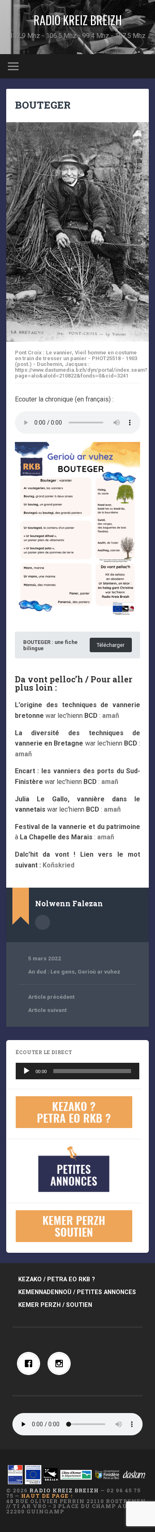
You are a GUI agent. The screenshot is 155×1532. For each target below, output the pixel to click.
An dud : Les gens (51, 971)
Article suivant (47, 1010)
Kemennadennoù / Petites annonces (77, 1292)
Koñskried (58, 865)
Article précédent (51, 996)
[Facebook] (30, 1363)
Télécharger (110, 645)
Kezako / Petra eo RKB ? (56, 1279)
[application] (77, 1071)
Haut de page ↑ (47, 1495)
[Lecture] (26, 1071)
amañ (110, 716)
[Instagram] (61, 1363)
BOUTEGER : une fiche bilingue (50, 645)
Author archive (42, 922)
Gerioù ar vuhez (99, 971)
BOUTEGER (43, 105)
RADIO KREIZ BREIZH (77, 20)
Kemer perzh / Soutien (55, 1305)
